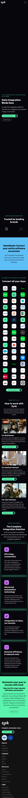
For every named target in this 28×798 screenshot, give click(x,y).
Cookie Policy (5, 790)
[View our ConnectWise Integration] (5, 338)
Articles (4, 756)
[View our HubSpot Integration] (14, 307)
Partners (4, 759)
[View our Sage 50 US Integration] (5, 294)
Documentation (6, 774)
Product (4, 746)
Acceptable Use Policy (8, 797)
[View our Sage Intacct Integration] (22, 288)
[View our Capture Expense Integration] (14, 326)
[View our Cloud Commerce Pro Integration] (22, 307)
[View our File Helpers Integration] (14, 294)
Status (4, 779)
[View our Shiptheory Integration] (14, 319)
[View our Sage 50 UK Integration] (22, 338)
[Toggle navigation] (25, 2)
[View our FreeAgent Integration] (22, 357)
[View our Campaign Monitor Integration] (5, 288)
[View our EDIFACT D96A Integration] (5, 307)
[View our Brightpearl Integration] (5, 332)
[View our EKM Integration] (14, 288)
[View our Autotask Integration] (5, 313)
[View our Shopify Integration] (5, 383)
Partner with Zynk (8, 479)
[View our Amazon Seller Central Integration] (14, 376)
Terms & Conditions (7, 794)
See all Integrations (9, 116)
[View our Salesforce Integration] (5, 351)
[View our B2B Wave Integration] (14, 351)
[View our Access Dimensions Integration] (22, 370)
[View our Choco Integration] (22, 326)
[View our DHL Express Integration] (22, 376)
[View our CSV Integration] (5, 319)
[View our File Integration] (5, 345)
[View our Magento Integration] (14, 313)
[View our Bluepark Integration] (14, 370)
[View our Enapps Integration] (14, 301)
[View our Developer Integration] (22, 332)
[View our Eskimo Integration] (5, 357)
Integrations (5, 748)
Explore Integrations (9, 447)
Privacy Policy (5, 787)
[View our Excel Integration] (22, 313)
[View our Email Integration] (5, 370)
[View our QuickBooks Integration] (22, 345)
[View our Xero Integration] (22, 301)
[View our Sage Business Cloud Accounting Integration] (14, 332)
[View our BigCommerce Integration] (14, 357)
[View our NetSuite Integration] (5, 364)
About (3, 761)
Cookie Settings (6, 792)
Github (4, 777)
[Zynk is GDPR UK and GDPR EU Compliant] (10, 737)
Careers (4, 763)
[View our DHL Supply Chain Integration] (5, 301)
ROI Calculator (5, 772)
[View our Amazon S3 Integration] (14, 338)
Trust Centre (5, 781)
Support (4, 769)
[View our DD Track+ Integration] (22, 364)
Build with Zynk (7, 513)
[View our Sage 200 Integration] (14, 364)
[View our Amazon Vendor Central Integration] (22, 351)
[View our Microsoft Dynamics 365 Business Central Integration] (5, 326)
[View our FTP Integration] (22, 319)
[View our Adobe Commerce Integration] (14, 345)
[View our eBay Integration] (14, 383)
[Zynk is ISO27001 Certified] (4, 737)
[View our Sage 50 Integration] (22, 294)
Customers (5, 750)
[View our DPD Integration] (5, 376)
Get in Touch (7, 120)
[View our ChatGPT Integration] (22, 383)
